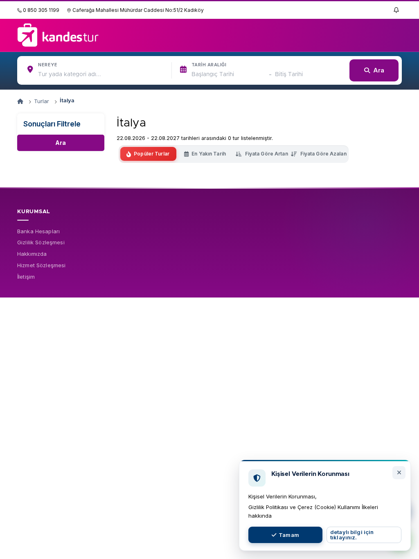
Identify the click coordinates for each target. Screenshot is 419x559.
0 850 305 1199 (40, 10)
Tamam (289, 535)
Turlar (41, 101)
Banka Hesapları (38, 231)
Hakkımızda (32, 253)
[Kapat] (398, 472)
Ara (60, 142)
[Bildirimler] (396, 10)
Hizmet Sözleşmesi (41, 265)
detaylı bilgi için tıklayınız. (352, 535)
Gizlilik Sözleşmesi (41, 242)
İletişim (26, 276)
